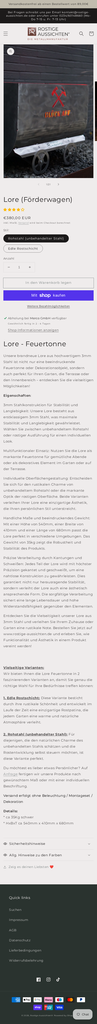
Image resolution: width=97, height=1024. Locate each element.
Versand (23, 222)
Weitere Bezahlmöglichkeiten (48, 306)
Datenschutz (20, 940)
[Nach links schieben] (39, 184)
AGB (13, 930)
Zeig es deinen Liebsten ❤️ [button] (31, 867)
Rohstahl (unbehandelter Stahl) (36, 238)
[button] (6, 34)
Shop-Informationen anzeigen (33, 330)
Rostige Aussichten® (41, 1015)
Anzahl (8, 258)
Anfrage (10, 774)
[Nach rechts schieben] (58, 184)
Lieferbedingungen (25, 950)
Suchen (15, 910)
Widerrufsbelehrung (26, 960)
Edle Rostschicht (23, 249)
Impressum (18, 920)
